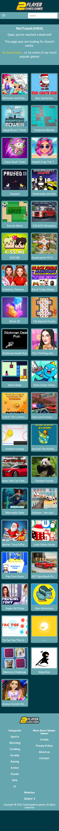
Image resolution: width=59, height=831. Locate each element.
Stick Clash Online (44, 385)
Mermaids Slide (14, 512)
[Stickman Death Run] (14, 348)
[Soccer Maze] (14, 221)
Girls (15, 780)
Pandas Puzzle (44, 480)
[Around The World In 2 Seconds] (44, 444)
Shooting (14, 742)
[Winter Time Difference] (14, 540)
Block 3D (15, 321)
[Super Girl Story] (14, 603)
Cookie (44, 739)
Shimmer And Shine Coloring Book (22, 98)
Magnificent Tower (14, 130)
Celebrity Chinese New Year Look (22, 289)
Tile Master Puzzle (44, 321)
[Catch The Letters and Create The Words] (14, 412)
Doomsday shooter (44, 193)
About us (44, 752)
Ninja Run (44, 672)
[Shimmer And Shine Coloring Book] (14, 93)
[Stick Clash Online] (44, 380)
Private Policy (44, 745)
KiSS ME (15, 257)
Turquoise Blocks (44, 130)
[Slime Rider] (14, 380)
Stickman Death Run (14, 353)
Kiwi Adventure (44, 608)
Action (15, 767)
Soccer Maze (15, 225)
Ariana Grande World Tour (17, 704)
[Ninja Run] (44, 667)
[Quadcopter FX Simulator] (44, 253)
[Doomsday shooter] (44, 189)
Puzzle (15, 774)
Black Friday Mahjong (44, 289)
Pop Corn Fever (15, 576)
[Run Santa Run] (44, 93)
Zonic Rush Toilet (14, 162)
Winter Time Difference (16, 544)
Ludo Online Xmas (44, 544)
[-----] (44, 635)
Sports (15, 736)
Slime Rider (15, 385)
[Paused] (14, 189)
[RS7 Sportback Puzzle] (44, 571)
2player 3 (29, 798)
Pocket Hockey (15, 448)
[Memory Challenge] (14, 667)
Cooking (15, 749)
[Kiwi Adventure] (44, 603)
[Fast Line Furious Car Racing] (44, 412)
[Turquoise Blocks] (44, 125)
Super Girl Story (14, 608)
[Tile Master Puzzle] (44, 316)
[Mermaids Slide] (14, 508)
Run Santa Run (44, 98)
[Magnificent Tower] (14, 125)
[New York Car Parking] (14, 476)
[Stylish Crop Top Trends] (44, 157)
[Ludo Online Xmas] (44, 540)
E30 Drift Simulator (44, 225)
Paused (14, 193)
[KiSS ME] (14, 253)
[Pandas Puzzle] (44, 476)
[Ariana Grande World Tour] (14, 699)
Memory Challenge (14, 672)
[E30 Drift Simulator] (44, 221)
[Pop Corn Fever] (14, 571)
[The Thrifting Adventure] (44, 348)
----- (44, 640)
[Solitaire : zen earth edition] (44, 508)
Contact (44, 758)
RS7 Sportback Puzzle (45, 576)
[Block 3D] (14, 316)
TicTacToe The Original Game (20, 640)
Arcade (14, 755)
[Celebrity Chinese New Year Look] (14, 284)
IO (14, 786)
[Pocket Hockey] (14, 444)
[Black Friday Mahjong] (44, 284)
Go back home (12, 52)
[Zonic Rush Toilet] (14, 157)
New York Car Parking (15, 480)
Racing (15, 761)
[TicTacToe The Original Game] (14, 635)
